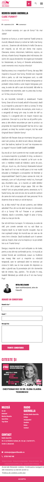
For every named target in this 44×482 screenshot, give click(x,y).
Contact (26, 428)
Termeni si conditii (7, 461)
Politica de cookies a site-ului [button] (13, 473)
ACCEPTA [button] (22, 479)
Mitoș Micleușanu (22, 284)
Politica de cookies (34, 461)
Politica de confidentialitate (20, 461)
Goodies (26, 422)
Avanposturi (27, 420)
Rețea (25, 425)
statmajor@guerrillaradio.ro (14, 452)
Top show (5, 422)
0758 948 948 (9, 456)
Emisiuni (4, 413)
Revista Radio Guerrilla (15, 13)
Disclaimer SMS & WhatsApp (31, 464)
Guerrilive (5, 419)
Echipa (26, 417)
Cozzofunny (5, 20)
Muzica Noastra (7, 416)
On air (4, 411)
